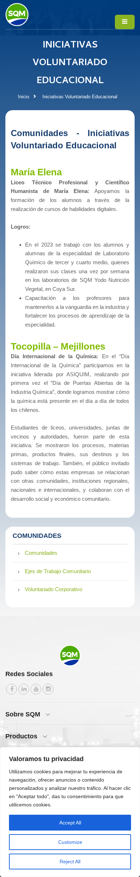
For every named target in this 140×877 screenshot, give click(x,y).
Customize (70, 842)
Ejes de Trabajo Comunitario (58, 571)
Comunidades (41, 553)
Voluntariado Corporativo (53, 589)
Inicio (23, 96)
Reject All (70, 861)
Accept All (70, 823)
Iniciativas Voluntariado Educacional (79, 96)
